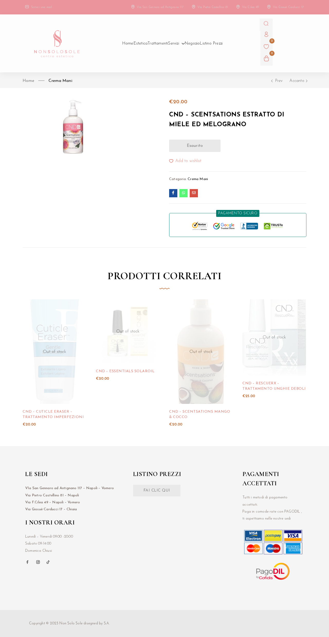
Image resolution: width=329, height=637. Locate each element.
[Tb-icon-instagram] (38, 562)
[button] (237, 213)
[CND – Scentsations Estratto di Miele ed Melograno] (173, 193)
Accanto (296, 81)
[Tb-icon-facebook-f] (28, 562)
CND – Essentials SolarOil (125, 371)
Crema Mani (60, 81)
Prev (278, 81)
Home (28, 81)
